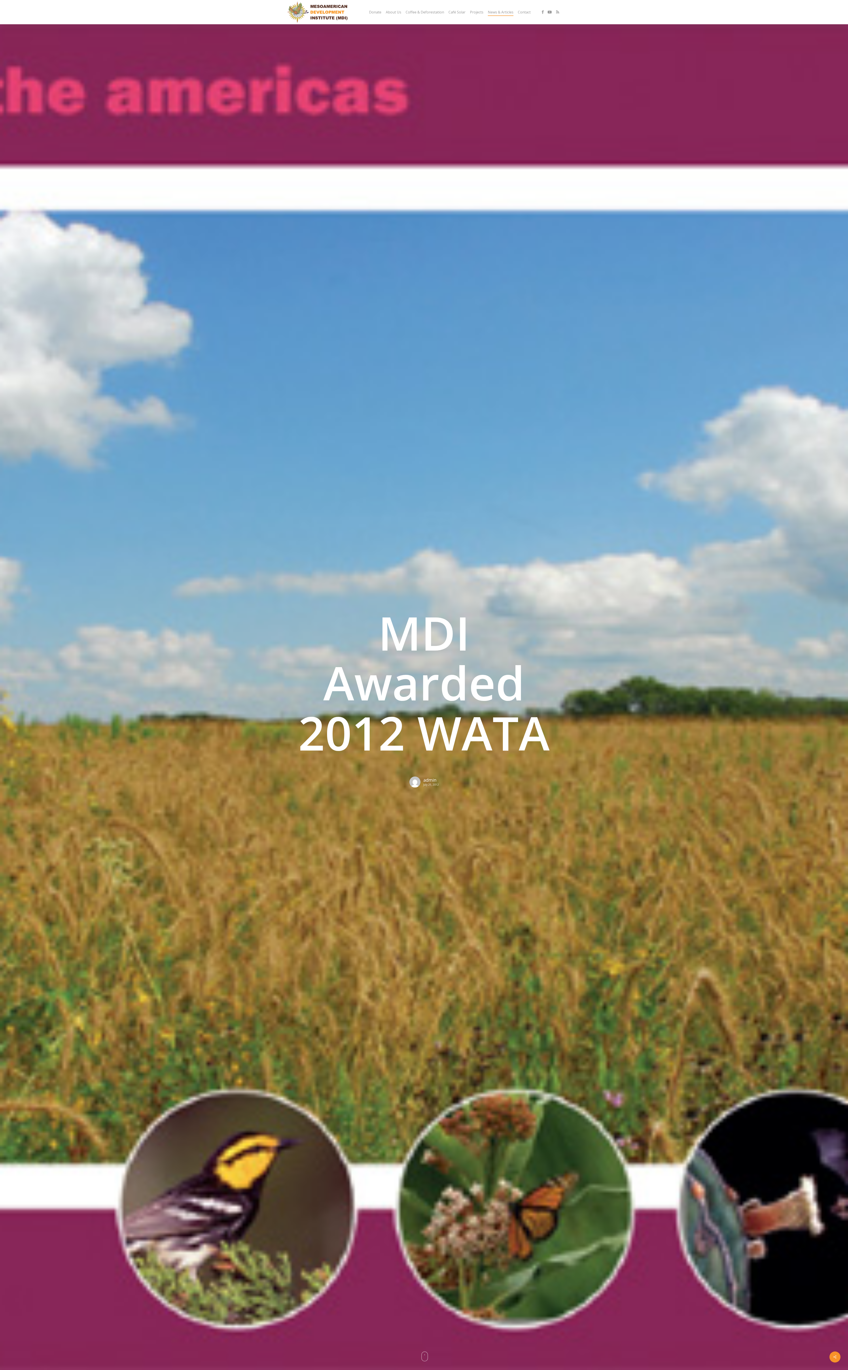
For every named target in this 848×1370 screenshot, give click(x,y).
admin (430, 780)
